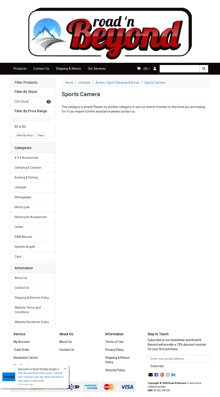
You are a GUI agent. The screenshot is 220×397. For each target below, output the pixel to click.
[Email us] (150, 374)
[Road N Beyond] (110, 33)
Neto (162, 386)
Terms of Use (114, 341)
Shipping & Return (68, 69)
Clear (40, 135)
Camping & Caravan (28, 167)
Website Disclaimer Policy (32, 322)
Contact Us (41, 69)
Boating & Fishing (26, 177)
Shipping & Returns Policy (32, 297)
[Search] (204, 68)
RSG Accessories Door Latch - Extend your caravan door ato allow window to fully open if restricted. (40, 377)
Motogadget (23, 197)
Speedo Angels (25, 246)
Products (20, 69)
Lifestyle (20, 187)
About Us (21, 278)
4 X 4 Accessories (26, 157)
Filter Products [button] (26, 83)
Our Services (97, 69)
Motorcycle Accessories (31, 217)
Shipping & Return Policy (117, 360)
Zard (18, 256)
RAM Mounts (23, 237)
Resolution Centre (26, 357)
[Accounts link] (155, 69)
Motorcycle (22, 207)
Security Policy (115, 370)
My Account (22, 341)
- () (144, 69)
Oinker (19, 227)
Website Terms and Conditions (28, 310)
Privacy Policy (114, 349)
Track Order (21, 349)
